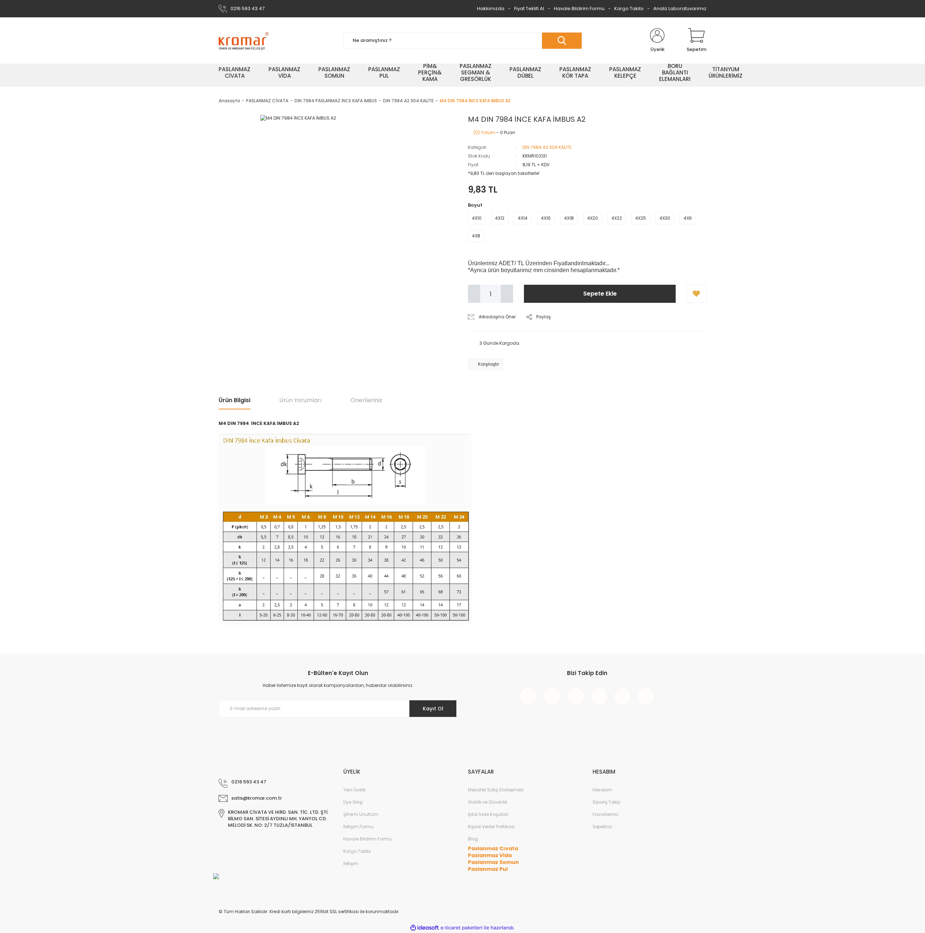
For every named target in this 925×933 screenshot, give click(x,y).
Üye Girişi (353, 802)
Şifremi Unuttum (360, 814)
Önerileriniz (366, 400)
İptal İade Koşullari (488, 814)
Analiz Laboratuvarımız (679, 8)
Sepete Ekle (600, 293)
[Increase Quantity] (507, 294)
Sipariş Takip (606, 802)
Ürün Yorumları (300, 400)
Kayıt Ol (433, 708)
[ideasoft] (424, 927)
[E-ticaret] (461, 928)
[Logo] (244, 40)
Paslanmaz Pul (488, 869)
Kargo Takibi (629, 8)
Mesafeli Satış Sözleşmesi (496, 790)
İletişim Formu (358, 827)
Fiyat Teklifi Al (529, 8)
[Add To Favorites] (696, 294)
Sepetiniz (602, 827)
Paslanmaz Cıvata (493, 848)
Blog (473, 839)
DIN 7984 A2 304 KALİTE (547, 147)
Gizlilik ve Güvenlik (487, 802)
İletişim (350, 863)
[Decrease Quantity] (474, 294)
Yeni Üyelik (354, 790)
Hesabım (602, 790)
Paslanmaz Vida (490, 855)
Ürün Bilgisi (234, 400)
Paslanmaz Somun (493, 862)
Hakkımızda (490, 8)
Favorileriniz (605, 814)
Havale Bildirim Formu (579, 8)
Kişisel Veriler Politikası (491, 827)
